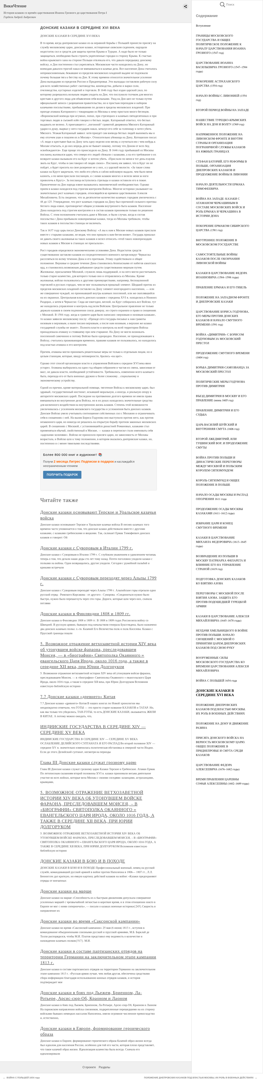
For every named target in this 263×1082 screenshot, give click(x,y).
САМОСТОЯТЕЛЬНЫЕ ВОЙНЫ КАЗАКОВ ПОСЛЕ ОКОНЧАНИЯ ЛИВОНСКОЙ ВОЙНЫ (218, 258)
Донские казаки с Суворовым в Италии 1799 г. (86, 548)
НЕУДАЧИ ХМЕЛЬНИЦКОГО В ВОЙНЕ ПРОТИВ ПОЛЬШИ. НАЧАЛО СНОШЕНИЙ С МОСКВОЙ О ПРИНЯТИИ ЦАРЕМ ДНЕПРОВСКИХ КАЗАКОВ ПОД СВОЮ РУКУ (222, 639)
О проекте (89, 1067)
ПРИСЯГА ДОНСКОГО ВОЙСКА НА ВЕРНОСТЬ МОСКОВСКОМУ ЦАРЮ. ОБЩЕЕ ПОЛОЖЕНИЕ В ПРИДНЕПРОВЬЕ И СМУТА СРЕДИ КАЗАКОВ (220, 746)
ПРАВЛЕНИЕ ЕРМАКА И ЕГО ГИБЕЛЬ (221, 287)
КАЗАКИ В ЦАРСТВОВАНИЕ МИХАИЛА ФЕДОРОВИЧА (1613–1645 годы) (221, 542)
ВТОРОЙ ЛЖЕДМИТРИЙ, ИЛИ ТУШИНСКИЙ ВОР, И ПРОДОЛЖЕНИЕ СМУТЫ (222, 443)
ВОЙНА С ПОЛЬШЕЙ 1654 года (216, 680)
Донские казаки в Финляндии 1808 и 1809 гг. (85, 613)
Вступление (203, 25)
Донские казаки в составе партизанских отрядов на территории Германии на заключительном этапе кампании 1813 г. (98, 956)
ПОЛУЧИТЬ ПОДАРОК (62, 474)
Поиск (226, 4)
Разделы (104, 1067)
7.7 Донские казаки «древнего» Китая (77, 696)
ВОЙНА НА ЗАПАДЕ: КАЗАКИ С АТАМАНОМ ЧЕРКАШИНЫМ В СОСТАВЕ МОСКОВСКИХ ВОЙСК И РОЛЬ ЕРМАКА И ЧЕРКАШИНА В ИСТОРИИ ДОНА (220, 207)
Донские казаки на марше (66, 891)
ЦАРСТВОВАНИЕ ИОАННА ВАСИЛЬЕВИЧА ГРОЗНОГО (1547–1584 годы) (221, 67)
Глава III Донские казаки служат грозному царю (88, 762)
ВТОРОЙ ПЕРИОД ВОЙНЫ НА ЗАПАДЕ (222, 110)
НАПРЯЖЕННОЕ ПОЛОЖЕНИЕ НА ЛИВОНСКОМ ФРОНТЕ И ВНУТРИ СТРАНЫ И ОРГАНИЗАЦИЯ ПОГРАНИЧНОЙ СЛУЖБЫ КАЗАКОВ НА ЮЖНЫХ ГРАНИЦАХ (220, 142)
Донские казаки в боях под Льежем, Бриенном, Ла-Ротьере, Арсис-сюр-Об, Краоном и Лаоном (91, 995)
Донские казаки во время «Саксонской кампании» (90, 921)
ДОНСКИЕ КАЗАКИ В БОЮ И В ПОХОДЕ (82, 861)
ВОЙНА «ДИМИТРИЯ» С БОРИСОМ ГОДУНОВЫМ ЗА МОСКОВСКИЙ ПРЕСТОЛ (220, 338)
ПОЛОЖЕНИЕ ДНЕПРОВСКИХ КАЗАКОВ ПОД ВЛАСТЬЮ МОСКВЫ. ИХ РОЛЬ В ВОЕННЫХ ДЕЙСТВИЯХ (221, 709)
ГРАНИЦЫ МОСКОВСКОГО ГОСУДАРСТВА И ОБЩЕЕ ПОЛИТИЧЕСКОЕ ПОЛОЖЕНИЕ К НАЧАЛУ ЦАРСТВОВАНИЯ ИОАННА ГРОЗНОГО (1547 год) (221, 44)
